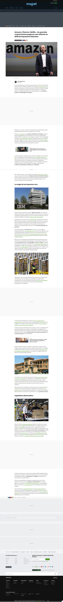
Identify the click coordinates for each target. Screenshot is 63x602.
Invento (17, 25)
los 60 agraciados (21, 134)
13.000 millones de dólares (26, 138)
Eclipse (22, 25)
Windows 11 (25, 563)
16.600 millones (24, 246)
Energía (16, 559)
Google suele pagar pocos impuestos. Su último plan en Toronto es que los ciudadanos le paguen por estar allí (38, 340)
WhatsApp (36, 566)
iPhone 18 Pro (45, 551)
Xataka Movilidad (26, 559)
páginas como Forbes (27, 424)
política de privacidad (45, 561)
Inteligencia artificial (27, 561)
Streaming (7, 558)
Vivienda (16, 7)
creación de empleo (27, 488)
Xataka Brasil (8, 594)
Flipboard (25, 40)
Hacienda (29, 25)
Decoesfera (45, 583)
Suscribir (47, 559)
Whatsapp (33, 25)
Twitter (55, 8)
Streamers (11, 7)
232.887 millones (44, 140)
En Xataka (30, 147)
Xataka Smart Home (8, 586)
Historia (21, 7)
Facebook (56, 8)
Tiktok (52, 566)
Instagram (43, 566)
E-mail (26, 40)
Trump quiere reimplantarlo (36, 217)
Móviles (7, 559)
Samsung (16, 561)
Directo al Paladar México (31, 594)
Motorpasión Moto (39, 583)
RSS (47, 566)
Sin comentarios (18, 40)
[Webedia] (55, 0)
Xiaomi (44, 25)
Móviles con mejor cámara (38, 551)
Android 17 (27, 551)
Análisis (16, 558)
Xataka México (8, 593)
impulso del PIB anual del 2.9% (33, 483)
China (14, 25)
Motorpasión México (38, 594)
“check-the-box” (33, 219)
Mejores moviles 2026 (15, 551)
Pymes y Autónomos (53, 583)
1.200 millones (21, 427)
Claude (32, 551)
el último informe (42, 86)
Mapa (25, 25)
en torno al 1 (24, 433)
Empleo (16, 563)
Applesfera (7, 584)
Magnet (31, 4)
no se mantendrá (27, 484)
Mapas (7, 7)
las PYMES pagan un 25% (40, 433)
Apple (7, 561)
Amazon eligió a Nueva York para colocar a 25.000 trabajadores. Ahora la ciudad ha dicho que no (38, 150)
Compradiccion (46, 584)
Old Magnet (24, 497)
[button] (21, 81)
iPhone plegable (22, 551)
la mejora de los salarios (39, 488)
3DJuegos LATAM (16, 593)
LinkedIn (51, 566)
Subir (54, 577)
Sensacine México (23, 593)
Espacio (25, 558)
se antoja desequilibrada (41, 280)
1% (27, 433)
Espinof (22, 583)
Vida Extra (15, 583)
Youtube (41, 566)
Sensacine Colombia (22, 595)
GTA (36, 25)
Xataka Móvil (8, 583)
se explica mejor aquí (30, 231)
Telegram (45, 566)
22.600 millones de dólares (40, 244)
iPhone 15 (40, 25)
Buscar (55, 574)
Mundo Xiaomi (8, 587)
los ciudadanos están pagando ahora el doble (33, 436)
